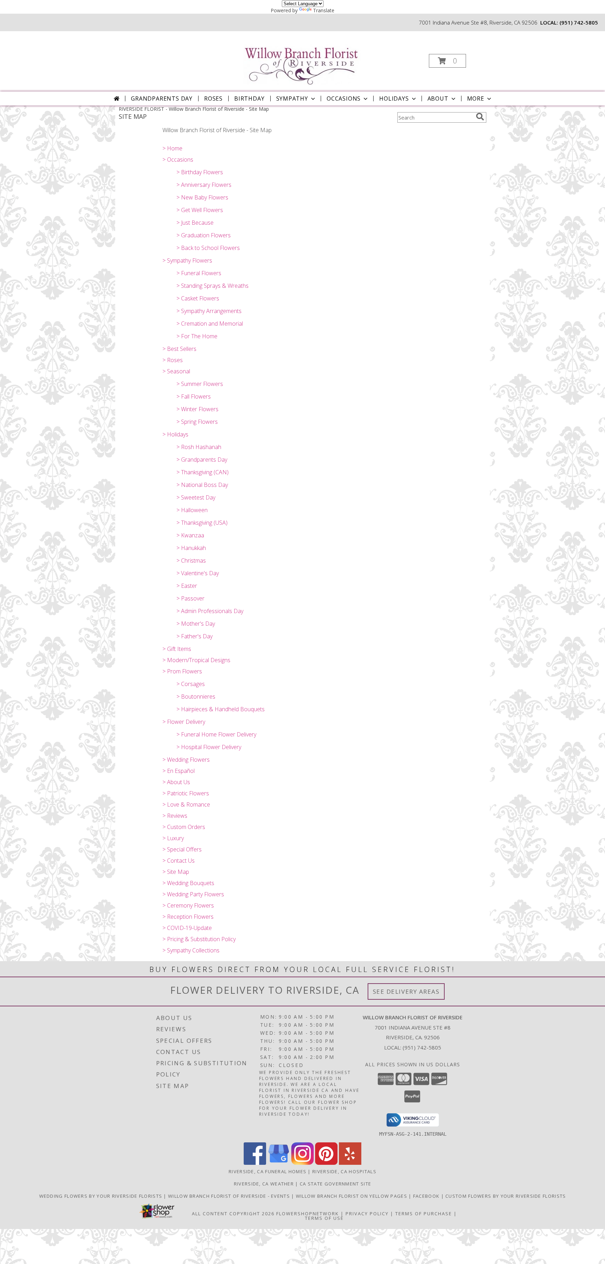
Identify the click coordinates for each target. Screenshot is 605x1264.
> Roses (172, 360)
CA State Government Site (335, 1184)
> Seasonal (176, 371)
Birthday (249, 98)
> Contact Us (178, 860)
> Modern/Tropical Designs (196, 660)
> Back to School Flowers (208, 248)
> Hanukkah (191, 548)
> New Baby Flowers (202, 197)
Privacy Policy (367, 1213)
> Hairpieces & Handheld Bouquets (220, 709)
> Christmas (191, 560)
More (475, 98)
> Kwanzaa (190, 535)
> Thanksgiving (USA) (202, 522)
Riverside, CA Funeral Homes (267, 1171)
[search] (480, 117)
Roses (213, 98)
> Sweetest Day (195, 497)
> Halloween (192, 510)
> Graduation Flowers (203, 235)
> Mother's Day (195, 623)
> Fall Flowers (193, 396)
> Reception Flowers (188, 916)
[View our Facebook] (255, 1163)
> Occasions (177, 159)
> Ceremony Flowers (188, 905)
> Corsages (190, 684)
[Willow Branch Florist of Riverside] (302, 58)
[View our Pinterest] (326, 1163)
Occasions (344, 98)
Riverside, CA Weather (264, 1184)
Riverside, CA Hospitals (344, 1171)
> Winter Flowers (197, 409)
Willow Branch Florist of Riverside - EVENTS (229, 1196)
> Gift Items (176, 649)
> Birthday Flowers (199, 172)
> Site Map (175, 872)
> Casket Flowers (197, 298)
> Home (172, 148)
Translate (323, 10)
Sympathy (292, 98)
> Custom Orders (183, 827)
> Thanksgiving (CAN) (202, 472)
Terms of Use (324, 1218)
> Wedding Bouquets (188, 883)
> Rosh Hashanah (198, 447)
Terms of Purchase (423, 1213)
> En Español (178, 771)
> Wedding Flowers (186, 759)
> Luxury (173, 838)
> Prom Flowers (182, 671)
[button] (447, 61)
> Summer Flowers (199, 384)
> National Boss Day (202, 485)
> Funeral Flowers (198, 273)
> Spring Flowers (197, 422)
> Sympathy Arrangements (209, 311)
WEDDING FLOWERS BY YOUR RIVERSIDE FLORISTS (101, 1196)
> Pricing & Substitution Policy (199, 939)
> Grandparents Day (201, 459)
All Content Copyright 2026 (233, 1213)
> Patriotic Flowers (185, 793)
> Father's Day (194, 636)
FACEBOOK (427, 1196)
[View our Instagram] (302, 1163)
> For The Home (196, 336)
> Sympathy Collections (191, 950)
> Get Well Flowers (199, 210)
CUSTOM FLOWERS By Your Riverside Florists (505, 1196)
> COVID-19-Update (187, 928)
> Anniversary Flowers (203, 185)
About (437, 98)
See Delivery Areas (406, 991)
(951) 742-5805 (578, 22)
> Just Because (195, 222)
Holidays (394, 98)
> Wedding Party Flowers (193, 894)
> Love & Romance (186, 804)
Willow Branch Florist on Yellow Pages (352, 1196)
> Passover (190, 598)
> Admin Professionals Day (209, 611)
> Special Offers (182, 849)
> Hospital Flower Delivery (208, 747)
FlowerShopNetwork (307, 1213)
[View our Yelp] (350, 1163)
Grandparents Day (162, 98)
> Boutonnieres (195, 696)
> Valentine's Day (197, 573)
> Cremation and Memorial (209, 323)
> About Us (176, 782)
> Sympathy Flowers (187, 260)
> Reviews (174, 816)
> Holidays (175, 434)
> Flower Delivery (183, 722)
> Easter (186, 586)
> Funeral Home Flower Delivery (216, 734)
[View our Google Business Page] (278, 1163)
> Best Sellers (179, 349)
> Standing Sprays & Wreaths (212, 286)
